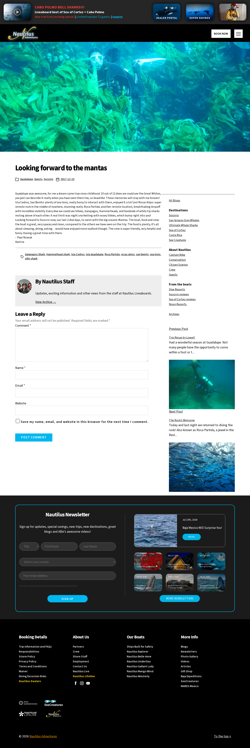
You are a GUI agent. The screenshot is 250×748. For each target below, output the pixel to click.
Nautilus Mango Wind (140, 671)
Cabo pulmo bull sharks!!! (59, 7)
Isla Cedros (78, 254)
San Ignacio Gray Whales (184, 220)
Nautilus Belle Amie (139, 656)
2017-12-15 (67, 179)
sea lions (155, 254)
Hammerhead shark (58, 254)
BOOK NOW (221, 34)
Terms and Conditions (33, 666)
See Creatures (177, 240)
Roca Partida (112, 254)
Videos (185, 661)
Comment (23, 325)
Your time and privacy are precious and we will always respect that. (48, 586)
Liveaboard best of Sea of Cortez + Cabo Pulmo (69, 12)
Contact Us (80, 666)
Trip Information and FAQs (35, 647)
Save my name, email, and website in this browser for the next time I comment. (84, 422)
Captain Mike (177, 255)
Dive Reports (177, 289)
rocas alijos (128, 254)
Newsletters (189, 652)
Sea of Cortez (177, 230)
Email (20, 385)
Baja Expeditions (191, 676)
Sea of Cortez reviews (182, 299)
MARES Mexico (190, 686)
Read (191, 537)
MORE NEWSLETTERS (179, 598)
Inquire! (117, 17)
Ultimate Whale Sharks (183, 225)
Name (20, 368)
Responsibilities (29, 652)
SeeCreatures (190, 681)
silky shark (31, 259)
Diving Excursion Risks (32, 676)
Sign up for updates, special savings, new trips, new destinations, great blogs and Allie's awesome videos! (67, 529)
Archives (174, 314)
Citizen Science (178, 265)
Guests (38, 179)
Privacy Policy (27, 661)
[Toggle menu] (238, 33)
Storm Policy (27, 656)
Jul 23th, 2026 (189, 520)
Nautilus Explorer (137, 652)
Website (20, 403)
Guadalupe (26, 179)
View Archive (45, 302)
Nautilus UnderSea (139, 661)
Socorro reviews (179, 294)
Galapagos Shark (35, 254)
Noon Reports (178, 304)
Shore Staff (80, 656)
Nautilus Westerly (138, 676)
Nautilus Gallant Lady (140, 666)
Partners (78, 647)
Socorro (48, 179)
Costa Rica (175, 235)
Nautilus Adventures (43, 736)
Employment (81, 661)
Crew (172, 270)
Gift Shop (186, 671)
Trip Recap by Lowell (182, 338)
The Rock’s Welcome (182, 420)
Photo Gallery (189, 656)
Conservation (177, 260)
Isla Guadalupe (94, 254)
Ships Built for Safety (140, 647)
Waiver (23, 671)
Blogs (184, 647)
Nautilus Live (81, 671)
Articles (186, 666)
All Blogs (174, 201)
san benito (142, 254)
